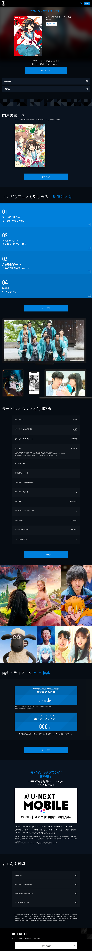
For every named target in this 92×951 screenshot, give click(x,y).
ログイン (87, 3)
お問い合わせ (37, 938)
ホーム (14, 938)
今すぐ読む (46, 70)
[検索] (81, 3)
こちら (47, 455)
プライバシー (28, 938)
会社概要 (20, 938)
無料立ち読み (51, 24)
